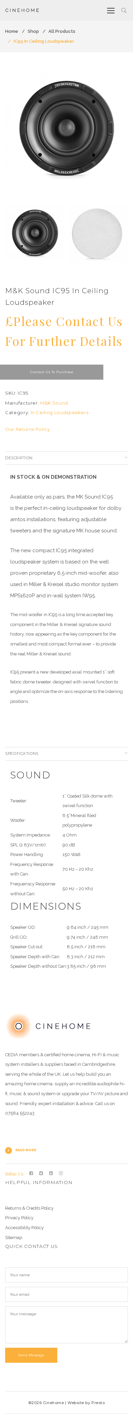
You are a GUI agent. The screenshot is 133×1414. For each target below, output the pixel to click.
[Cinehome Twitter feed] (41, 1173)
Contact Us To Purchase (51, 372)
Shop (33, 31)
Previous (12, 134)
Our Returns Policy (27, 429)
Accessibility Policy (24, 1227)
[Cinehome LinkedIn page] (51, 1173)
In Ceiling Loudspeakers (60, 412)
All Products (61, 31)
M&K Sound (54, 403)
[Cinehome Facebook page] (31, 1173)
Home (11, 31)
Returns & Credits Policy (29, 1208)
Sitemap (13, 1237)
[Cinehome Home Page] (48, 1025)
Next (121, 134)
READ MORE (25, 1150)
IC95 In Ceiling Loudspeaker (44, 41)
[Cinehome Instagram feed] (61, 1173)
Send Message (31, 1355)
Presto (98, 1402)
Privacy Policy (19, 1217)
